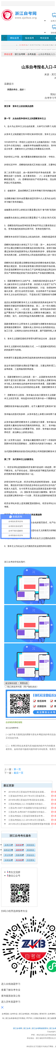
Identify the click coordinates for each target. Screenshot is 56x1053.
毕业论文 (30, 855)
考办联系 (19, 860)
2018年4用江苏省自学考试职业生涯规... (27, 799)
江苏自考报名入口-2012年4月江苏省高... (27, 819)
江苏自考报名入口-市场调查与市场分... (27, 803)
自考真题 (31, 54)
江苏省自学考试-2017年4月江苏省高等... (27, 795)
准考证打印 (8, 850)
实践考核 (19, 855)
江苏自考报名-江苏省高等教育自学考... (27, 815)
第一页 (17, 769)
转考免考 (8, 860)
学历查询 (30, 860)
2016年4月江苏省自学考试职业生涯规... (27, 791)
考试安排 (44, 37)
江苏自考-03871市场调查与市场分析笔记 (28, 807)
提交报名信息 (11, 683)
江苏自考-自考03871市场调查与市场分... (27, 811)
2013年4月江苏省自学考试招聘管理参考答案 (29, 823)
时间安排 (30, 845)
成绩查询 (19, 850)
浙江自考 (26, 1028)
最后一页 (18, 772)
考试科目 (30, 850)
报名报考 (29, 37)
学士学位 (8, 855)
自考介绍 (8, 845)
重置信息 (24, 683)
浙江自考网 (20, 54)
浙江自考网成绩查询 (40, 1028)
